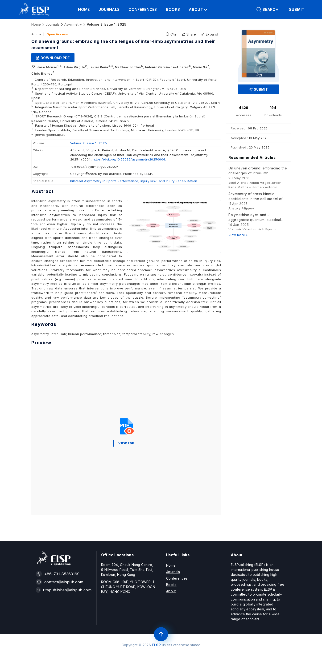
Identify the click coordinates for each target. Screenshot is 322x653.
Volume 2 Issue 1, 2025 (88, 143)
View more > (238, 235)
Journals (109, 9)
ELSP (156, 645)
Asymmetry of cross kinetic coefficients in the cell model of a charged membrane (257, 196)
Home (84, 9)
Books (173, 9)
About (171, 591)
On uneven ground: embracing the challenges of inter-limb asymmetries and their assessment (257, 171)
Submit (261, 89)
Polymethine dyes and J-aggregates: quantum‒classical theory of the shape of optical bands (254, 217)
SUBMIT (297, 9)
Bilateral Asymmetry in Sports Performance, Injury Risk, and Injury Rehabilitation (133, 181)
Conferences (142, 9)
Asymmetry (73, 24)
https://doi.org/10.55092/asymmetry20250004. (129, 159)
